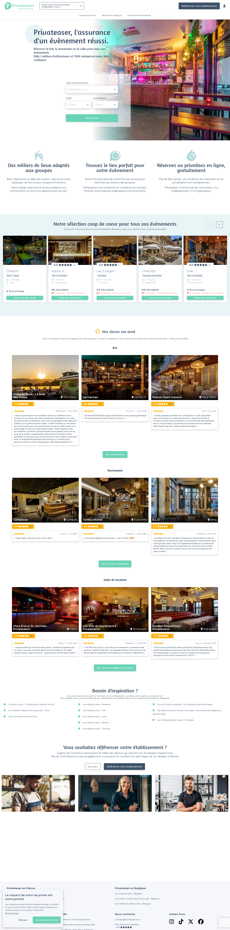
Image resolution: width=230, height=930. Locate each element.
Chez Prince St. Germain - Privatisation (30, 628)
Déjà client (93, 766)
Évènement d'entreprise (139, 15)
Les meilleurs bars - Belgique (128, 893)
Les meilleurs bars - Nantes (95, 722)
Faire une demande (25, 297)
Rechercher (92, 118)
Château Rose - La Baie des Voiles (29, 396)
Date (69, 98)
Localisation (100, 98)
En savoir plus (12, 913)
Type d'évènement (77, 83)
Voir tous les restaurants (115, 563)
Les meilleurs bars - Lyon (95, 716)
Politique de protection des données (78, 924)
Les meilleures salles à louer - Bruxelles (175, 720)
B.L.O (156, 519)
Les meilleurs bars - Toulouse (96, 728)
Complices (20, 519)
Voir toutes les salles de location (115, 667)
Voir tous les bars (115, 454)
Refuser (22, 920)
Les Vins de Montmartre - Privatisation (100, 628)
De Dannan (90, 397)
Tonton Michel (93, 519)
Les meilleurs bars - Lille (94, 710)
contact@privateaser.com (127, 919)
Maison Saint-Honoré (167, 397)
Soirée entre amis (87, 15)
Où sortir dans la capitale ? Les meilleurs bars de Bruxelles (184, 704)
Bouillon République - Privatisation (167, 628)
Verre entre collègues (112, 15)
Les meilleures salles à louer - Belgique (133, 903)
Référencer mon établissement (199, 6)
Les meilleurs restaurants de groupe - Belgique (137, 898)
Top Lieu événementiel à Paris (22, 716)
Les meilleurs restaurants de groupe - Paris (28, 710)
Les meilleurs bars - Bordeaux (97, 704)
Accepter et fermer (47, 920)
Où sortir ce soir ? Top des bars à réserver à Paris (31, 704)
